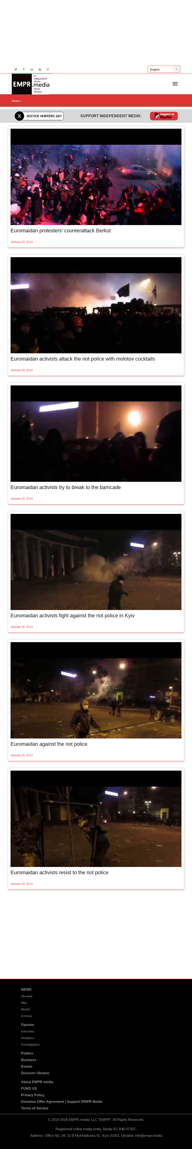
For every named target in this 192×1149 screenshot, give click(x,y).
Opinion (27, 1025)
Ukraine (27, 996)
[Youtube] (40, 69)
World (25, 1009)
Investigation (30, 1044)
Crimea (26, 1016)
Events (26, 1066)
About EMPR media (37, 1082)
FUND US (29, 1088)
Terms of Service (34, 1108)
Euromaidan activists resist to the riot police (59, 872)
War (24, 1003)
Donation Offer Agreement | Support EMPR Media (61, 1102)
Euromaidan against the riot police (49, 744)
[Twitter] (16, 69)
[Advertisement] (96, 33)
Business (28, 1060)
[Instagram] (48, 69)
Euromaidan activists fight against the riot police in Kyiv (73, 615)
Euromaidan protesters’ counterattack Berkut (61, 231)
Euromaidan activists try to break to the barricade (66, 487)
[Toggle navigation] (175, 84)
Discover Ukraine (35, 1073)
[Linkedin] (32, 69)
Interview (27, 1031)
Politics (27, 1053)
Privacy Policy (32, 1095)
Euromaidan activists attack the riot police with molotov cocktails (83, 359)
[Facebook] (24, 69)
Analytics (27, 1038)
